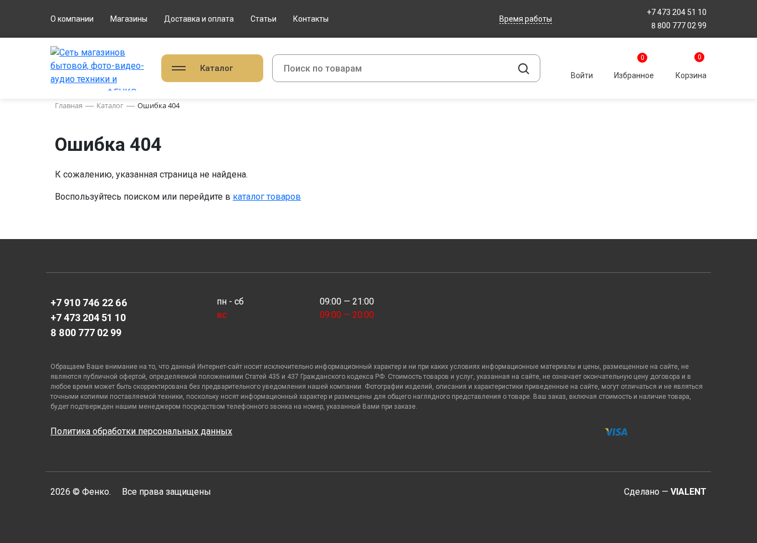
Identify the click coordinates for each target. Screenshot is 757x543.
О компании (72, 18)
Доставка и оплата (199, 18)
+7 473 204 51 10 (677, 12)
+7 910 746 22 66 (88, 302)
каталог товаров (267, 196)
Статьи (263, 18)
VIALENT (689, 491)
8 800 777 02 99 (679, 25)
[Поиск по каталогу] (523, 68)
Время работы (525, 18)
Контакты (311, 18)
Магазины (128, 18)
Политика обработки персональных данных (141, 431)
